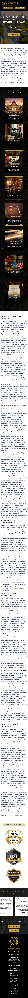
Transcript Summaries (14, 970)
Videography (14, 962)
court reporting (9, 55)
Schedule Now (14, 34)
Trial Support (14, 964)
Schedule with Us (14, 977)
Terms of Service (14, 991)
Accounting (14, 980)
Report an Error (14, 990)
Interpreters (14, 968)
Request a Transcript (14, 978)
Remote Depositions (14, 960)
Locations (14, 987)
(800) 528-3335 (14, 975)
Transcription (14, 967)
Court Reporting (14, 959)
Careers (14, 988)
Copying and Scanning (14, 965)
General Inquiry (14, 981)
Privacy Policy (14, 993)
